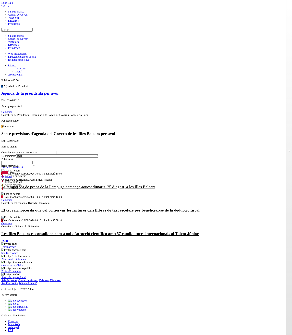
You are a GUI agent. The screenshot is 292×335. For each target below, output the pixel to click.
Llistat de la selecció (12, 167)
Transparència (8, 246)
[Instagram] (18, 306)
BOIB (4, 240)
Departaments (8, 155)
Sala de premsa (16, 11)
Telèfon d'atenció (28, 283)
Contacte (13, 321)
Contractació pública (12, 265)
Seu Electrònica (9, 253)
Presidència (14, 23)
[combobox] (146, 163)
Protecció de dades (11, 271)
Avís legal (13, 327)
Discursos (13, 20)
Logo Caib (7, 2)
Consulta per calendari (13, 152)
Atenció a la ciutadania (13, 259)
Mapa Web (14, 324)
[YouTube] (17, 309)
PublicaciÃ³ (7, 159)
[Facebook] (17, 300)
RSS (10, 330)
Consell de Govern (18, 14)
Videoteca (13, 17)
